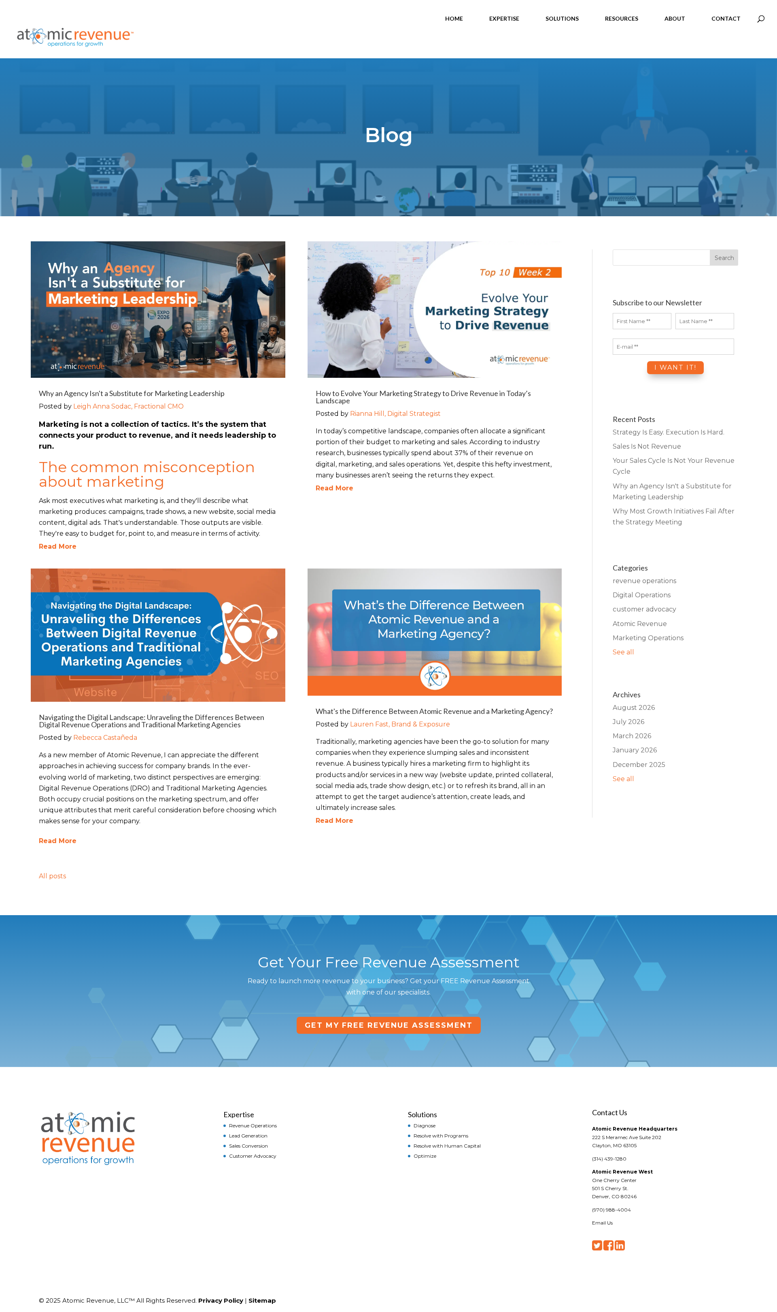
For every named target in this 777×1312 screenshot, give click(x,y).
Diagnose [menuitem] (424, 1125)
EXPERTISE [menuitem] (504, 18)
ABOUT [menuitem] (674, 18)
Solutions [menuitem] (422, 1114)
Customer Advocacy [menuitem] (252, 1156)
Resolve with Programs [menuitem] (441, 1135)
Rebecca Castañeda (105, 737)
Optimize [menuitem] (425, 1156)
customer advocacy (644, 609)
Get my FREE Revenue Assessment (389, 1025)
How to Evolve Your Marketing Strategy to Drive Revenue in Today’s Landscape (423, 397)
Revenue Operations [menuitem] (253, 1125)
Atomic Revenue (640, 624)
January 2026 (635, 750)
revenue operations (644, 581)
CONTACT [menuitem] (726, 18)
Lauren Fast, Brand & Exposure (400, 724)
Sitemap (262, 1300)
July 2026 (628, 722)
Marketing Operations (648, 638)
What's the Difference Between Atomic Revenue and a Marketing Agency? (434, 711)
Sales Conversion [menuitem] (248, 1145)
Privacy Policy (220, 1300)
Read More (57, 546)
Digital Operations (642, 595)
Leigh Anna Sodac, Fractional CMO (128, 406)
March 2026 (632, 736)
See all (623, 652)
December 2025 (639, 765)
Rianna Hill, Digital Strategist (395, 413)
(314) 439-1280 (609, 1159)
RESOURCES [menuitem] (621, 18)
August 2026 (634, 707)
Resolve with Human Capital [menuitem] (447, 1145)
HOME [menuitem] (454, 18)
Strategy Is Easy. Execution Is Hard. (668, 432)
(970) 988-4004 (611, 1210)
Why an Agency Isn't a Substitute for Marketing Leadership (132, 393)
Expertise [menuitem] (238, 1114)
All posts (52, 876)
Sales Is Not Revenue (647, 446)
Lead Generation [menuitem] (248, 1135)
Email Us (602, 1223)
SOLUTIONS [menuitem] (562, 18)
